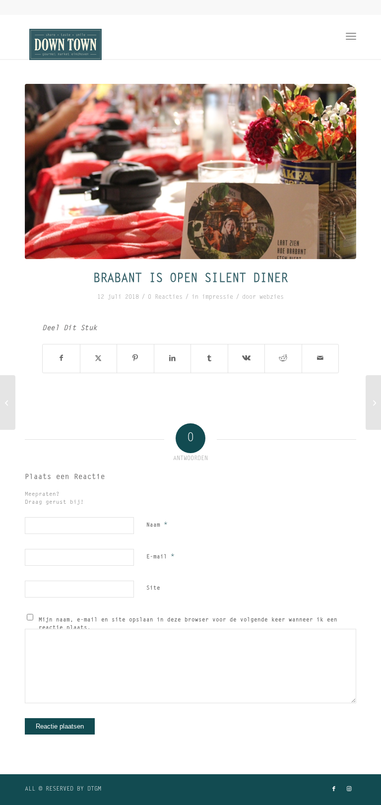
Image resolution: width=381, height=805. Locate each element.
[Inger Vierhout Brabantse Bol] (373, 402)
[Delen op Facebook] (61, 358)
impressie (217, 297)
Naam (157, 525)
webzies (271, 297)
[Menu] (351, 36)
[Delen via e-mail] (320, 358)
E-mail (160, 556)
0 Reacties (165, 297)
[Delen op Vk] (246, 358)
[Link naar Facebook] (333, 789)
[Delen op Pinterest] (135, 358)
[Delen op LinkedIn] (172, 358)
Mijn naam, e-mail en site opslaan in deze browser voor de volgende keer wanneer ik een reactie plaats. (188, 624)
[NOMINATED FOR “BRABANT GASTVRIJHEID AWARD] (7, 402)
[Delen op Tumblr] (209, 358)
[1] (190, 171)
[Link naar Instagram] (348, 789)
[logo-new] (65, 48)
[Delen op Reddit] (283, 358)
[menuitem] (351, 36)
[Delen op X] (98, 358)
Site (153, 588)
